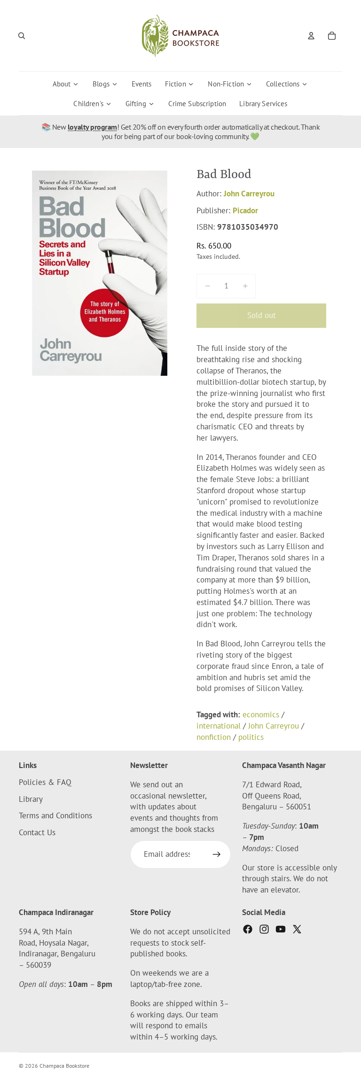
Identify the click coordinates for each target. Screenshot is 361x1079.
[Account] (311, 35)
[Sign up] (217, 854)
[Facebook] (247, 929)
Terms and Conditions (55, 815)
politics (251, 737)
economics (261, 714)
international (218, 726)
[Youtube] (280, 929)
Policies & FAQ (45, 781)
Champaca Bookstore (64, 1065)
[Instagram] (264, 929)
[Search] (21, 35)
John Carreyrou (249, 193)
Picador (245, 210)
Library (31, 798)
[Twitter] (297, 929)
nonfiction (213, 737)
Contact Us (37, 832)
